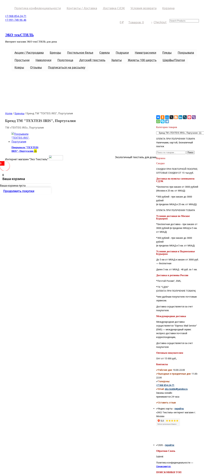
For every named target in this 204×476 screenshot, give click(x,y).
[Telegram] (167, 121)
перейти (179, 408)
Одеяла (104, 52)
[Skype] (162, 121)
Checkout (160, 22)
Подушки (122, 52)
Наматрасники (145, 52)
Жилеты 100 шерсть (142, 60)
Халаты (116, 60)
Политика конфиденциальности (37, 8)
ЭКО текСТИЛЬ (19, 34)
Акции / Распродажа (29, 52)
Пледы (167, 52)
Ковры (19, 67)
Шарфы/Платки (174, 60)
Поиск (190, 152)
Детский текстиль (92, 60)
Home (8, 113)
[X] (171, 117)
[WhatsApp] (158, 121)
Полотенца (65, 60)
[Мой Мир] (167, 117)
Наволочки (43, 60)
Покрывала (186, 52)
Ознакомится (163, 466)
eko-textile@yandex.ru (176, 388)
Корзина (168, 8)
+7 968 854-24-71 (165, 385)
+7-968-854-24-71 (15, 16)
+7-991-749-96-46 (15, 20)
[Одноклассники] (162, 117)
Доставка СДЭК (114, 8)
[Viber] (194, 117)
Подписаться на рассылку (66, 67)
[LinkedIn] (180, 117)
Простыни (22, 60)
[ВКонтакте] (158, 117)
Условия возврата (144, 8)
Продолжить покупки (18, 191)
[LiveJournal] (185, 117)
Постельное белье (80, 52)
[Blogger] (176, 117)
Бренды (55, 52)
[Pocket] (189, 117)
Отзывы (36, 67)
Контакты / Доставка (82, 8)
